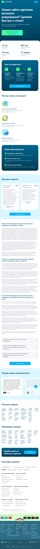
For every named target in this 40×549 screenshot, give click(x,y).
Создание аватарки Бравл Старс (10, 437)
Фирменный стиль (19, 477)
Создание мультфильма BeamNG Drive (17, 414)
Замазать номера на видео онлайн (36, 432)
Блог (17, 530)
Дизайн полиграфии (7, 486)
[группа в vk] (2, 518)
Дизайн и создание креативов (8, 509)
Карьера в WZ (25, 528)
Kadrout (17, 533)
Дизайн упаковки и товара (20, 503)
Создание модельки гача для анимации (29, 441)
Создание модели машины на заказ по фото (23, 436)
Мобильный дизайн (5, 477)
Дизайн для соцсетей (19, 501)
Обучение (9, 528)
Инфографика (16, 488)
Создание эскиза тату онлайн (16, 442)
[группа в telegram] (6, 518)
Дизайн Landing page (6, 481)
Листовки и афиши (5, 490)
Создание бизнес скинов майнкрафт (31, 414)
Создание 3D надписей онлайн (17, 419)
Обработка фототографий (7, 501)
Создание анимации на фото (17, 409)
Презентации (16, 490)
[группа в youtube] (10, 518)
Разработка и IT (34, 528)
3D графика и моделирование (8, 503)
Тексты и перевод (34, 533)
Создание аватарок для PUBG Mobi (10, 432)
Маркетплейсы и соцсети (21, 499)
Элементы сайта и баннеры (7, 479)
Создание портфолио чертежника (11, 409)
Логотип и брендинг (21, 473)
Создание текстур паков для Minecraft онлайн (22, 442)
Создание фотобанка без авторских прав (24, 409)
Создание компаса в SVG (10, 413)
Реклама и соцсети (34, 526)
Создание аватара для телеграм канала (30, 435)
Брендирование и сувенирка (21, 479)
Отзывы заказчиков (26, 531)
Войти (36, 1)
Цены (2, 528)
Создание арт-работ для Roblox (16, 432)
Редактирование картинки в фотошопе (24, 418)
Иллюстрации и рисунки (18, 492)
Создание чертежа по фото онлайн (4, 431)
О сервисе (9, 526)
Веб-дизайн (4, 475)
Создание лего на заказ (30, 431)
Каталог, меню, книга (6, 494)
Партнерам (9, 531)
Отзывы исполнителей (27, 533)
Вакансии (17, 528)
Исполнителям (10, 530)
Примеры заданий (4, 530)
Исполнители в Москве (35, 537)
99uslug (17, 535)
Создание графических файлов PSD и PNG (4, 410)
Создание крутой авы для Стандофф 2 (4, 441)
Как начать (3, 526)
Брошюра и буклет (5, 488)
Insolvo (17, 531)
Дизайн (32, 530)
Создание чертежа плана (3, 414)
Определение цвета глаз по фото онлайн (4, 436)
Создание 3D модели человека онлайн (10, 442)
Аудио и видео (33, 531)
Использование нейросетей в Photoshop (23, 413)
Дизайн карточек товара (20, 505)
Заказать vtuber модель (16, 437)
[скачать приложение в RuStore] (37, 518)
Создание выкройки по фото (22, 431)
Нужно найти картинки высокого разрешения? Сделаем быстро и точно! (15, 510)
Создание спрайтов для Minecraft (30, 419)
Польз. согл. (25, 530)
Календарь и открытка (6, 492)
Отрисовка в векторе (6, 505)
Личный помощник (34, 535)
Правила (8, 533)
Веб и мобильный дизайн (8, 473)
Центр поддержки (19, 526)
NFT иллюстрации (17, 494)
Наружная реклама (5, 495)
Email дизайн (4, 482)
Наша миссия (25, 526)
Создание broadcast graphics (30, 409)
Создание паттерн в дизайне (36, 409)
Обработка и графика (7, 499)
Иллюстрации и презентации (20, 486)
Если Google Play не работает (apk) (29, 519)
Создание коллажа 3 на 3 (10, 418)
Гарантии (2, 531)
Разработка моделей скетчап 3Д (4, 419)
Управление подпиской (11, 535)
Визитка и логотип (20, 475)
